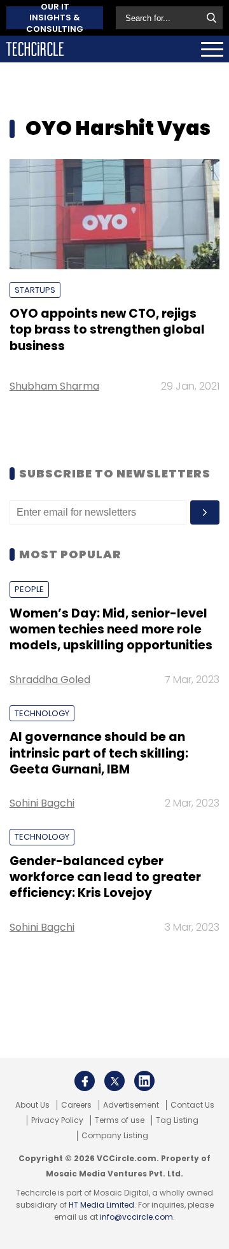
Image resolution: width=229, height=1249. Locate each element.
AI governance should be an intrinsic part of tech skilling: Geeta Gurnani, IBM (99, 753)
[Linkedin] (144, 1081)
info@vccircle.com (136, 1216)
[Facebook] (84, 1081)
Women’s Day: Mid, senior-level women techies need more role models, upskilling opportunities (111, 629)
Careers (76, 1105)
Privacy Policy (57, 1120)
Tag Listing (177, 1120)
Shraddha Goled (50, 679)
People (29, 589)
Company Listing (114, 1136)
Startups (35, 290)
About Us (32, 1105)
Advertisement (131, 1105)
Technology (42, 713)
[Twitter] (114, 1081)
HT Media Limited (101, 1204)
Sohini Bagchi (42, 803)
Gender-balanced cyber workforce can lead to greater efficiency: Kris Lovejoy (105, 877)
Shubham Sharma (54, 386)
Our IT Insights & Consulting (54, 17)
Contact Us (192, 1105)
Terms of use (119, 1120)
